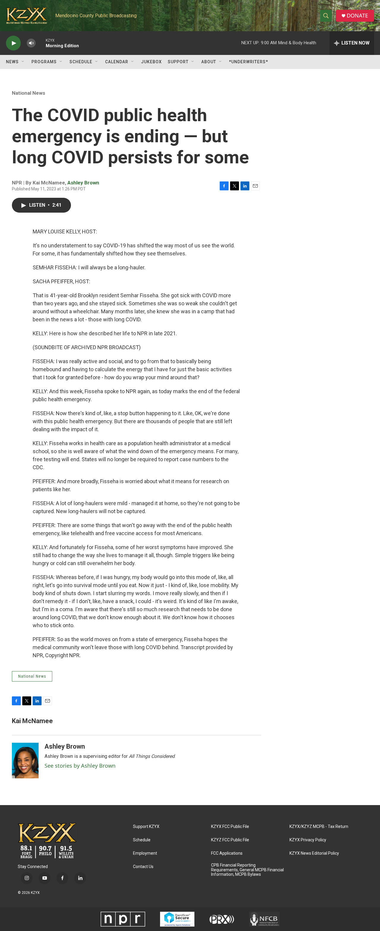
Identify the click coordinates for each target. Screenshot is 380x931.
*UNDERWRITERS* (248, 61)
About (208, 61)
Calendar (116, 61)
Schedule (80, 61)
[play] (13, 43)
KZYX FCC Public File (230, 826)
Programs (44, 61)
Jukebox (151, 61)
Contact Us (143, 866)
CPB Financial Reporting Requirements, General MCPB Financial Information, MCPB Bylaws (247, 870)
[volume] (31, 43)
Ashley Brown (83, 183)
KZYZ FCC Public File (230, 840)
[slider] (41, 43)
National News (28, 93)
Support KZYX (146, 826)
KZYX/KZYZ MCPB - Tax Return (318, 826)
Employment (145, 853)
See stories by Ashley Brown (80, 765)
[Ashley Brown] (25, 760)
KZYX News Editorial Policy (314, 853)
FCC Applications (227, 853)
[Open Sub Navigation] (23, 61)
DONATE (357, 15)
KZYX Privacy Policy (307, 840)
